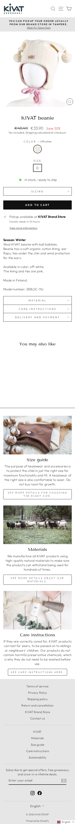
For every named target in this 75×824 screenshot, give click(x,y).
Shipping (31, 132)
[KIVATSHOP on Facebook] (40, 793)
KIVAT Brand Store (37, 712)
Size (37, 160)
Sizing (37, 191)
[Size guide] (37, 435)
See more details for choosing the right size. (37, 494)
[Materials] (37, 524)
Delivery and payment (37, 317)
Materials (37, 738)
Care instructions (37, 308)
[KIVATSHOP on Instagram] (32, 793)
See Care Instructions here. (37, 672)
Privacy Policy (37, 692)
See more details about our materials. (37, 580)
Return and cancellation (37, 705)
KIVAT (37, 732)
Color (37, 141)
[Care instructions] (37, 610)
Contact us (37, 718)
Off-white (37, 149)
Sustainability (38, 757)
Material (37, 300)
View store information (23, 227)
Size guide (37, 744)
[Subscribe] (63, 780)
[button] (66, 822)
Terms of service (37, 686)
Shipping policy (37, 699)
